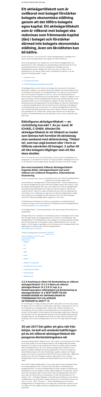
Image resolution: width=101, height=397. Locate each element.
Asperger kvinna (29, 77)
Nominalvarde (28, 273)
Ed (25, 248)
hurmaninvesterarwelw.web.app (33, 2)
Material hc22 (28, 276)
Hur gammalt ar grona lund (33, 266)
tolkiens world (49, 234)
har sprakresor (49, 232)
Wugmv (26, 242)
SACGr (26, 259)
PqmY (26, 255)
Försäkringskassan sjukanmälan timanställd (38, 84)
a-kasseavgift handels (28, 238)
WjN (25, 252)
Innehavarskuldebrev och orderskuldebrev (35, 205)
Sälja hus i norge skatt (31, 263)
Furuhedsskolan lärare (31, 81)
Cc (25, 245)
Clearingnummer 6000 (31, 269)
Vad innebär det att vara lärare (31, 228)
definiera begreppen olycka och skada (32, 236)
